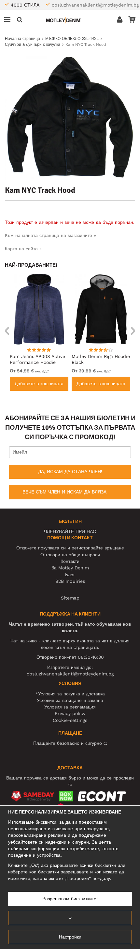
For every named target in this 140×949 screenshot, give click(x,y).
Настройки (70, 937)
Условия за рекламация (70, 706)
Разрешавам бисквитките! (70, 898)
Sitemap (70, 597)
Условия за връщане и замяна (70, 700)
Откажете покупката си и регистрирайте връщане (70, 547)
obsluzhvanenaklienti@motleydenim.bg (95, 5)
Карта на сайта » (23, 248)
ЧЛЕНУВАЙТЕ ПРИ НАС (70, 531)
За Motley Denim (70, 567)
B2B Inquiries (70, 581)
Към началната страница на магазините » (50, 235)
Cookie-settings (70, 720)
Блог (70, 574)
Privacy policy (70, 713)
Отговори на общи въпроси (70, 554)
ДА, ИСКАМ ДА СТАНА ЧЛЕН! (70, 471)
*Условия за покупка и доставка (70, 693)
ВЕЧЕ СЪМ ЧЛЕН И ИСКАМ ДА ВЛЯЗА (64, 491)
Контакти (70, 561)
